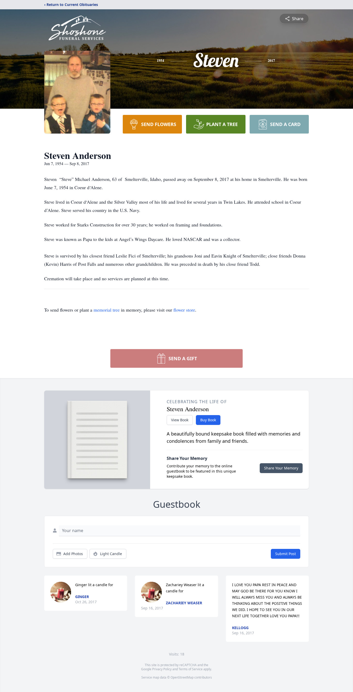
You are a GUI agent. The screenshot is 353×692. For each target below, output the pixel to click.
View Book (179, 419)
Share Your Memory (281, 468)
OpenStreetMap (182, 677)
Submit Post (285, 553)
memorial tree (107, 310)
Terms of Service (191, 669)
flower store (184, 310)
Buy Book (208, 419)
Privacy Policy (162, 669)
